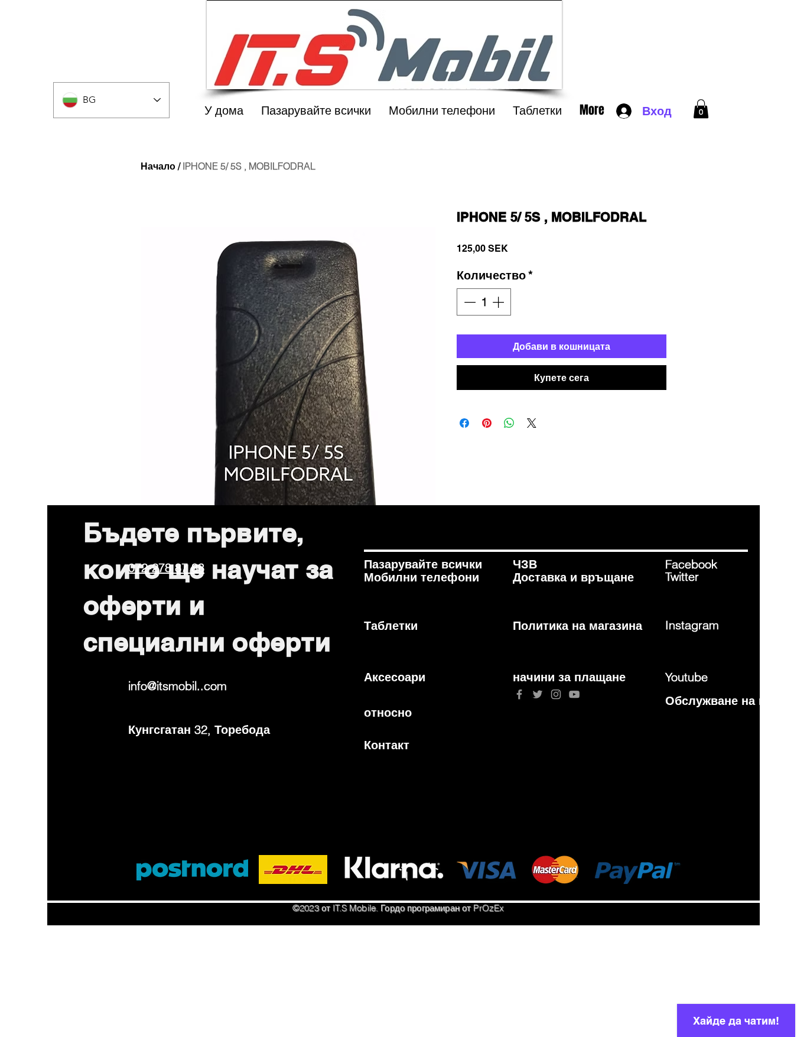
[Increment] (499, 302)
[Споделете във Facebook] (464, 423)
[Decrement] (468, 302)
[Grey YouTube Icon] (574, 694)
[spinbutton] (484, 302)
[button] (701, 108)
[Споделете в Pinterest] (487, 423)
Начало (158, 166)
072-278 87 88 (166, 567)
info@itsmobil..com (177, 685)
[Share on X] (532, 423)
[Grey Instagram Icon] (555, 694)
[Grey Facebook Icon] (519, 694)
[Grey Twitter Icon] (537, 694)
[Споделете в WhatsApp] (509, 423)
